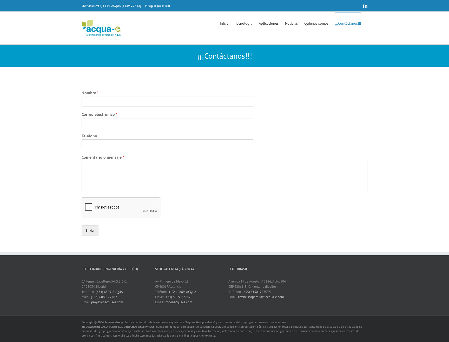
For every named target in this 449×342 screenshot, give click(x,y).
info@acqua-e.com (157, 6)
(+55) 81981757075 (256, 292)
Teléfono (89, 135)
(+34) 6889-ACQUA (109, 292)
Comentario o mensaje (103, 157)
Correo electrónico (99, 114)
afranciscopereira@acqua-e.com (261, 297)
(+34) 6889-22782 (104, 297)
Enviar (90, 230)
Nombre (90, 92)
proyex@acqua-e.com (107, 302)
